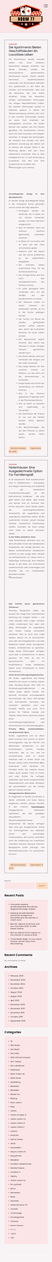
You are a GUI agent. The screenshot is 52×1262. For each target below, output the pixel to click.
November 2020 (18, 1004)
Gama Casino (17, 1139)
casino (14, 1111)
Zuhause (13, 44)
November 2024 (18, 984)
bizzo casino (16, 1102)
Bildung (14, 1098)
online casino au (18, 1180)
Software (15, 1201)
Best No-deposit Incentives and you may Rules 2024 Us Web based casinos (25, 926)
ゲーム (13, 1229)
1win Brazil (15, 1049)
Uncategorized (17, 1217)
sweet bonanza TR (19, 1205)
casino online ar (18, 1123)
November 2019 (18, 1012)
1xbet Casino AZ (18, 1074)
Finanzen (15, 1135)
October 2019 (17, 1017)
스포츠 (13, 1233)
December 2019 (18, 1008)
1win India (15, 1053)
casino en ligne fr (19, 1115)
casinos (14, 1131)
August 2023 (16, 996)
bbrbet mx (15, 1094)
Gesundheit (16, 1147)
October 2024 (17, 988)
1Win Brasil (15, 1045)
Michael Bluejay (18, 448)
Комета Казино (17, 1225)
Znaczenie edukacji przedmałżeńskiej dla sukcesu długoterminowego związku (24, 906)
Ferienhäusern (37, 807)
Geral (13, 1143)
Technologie (16, 1213)
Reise (13, 1197)
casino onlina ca (18, 1119)
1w (11, 1041)
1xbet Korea (16, 1078)
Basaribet (15, 1090)
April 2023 (15, 1000)
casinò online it (18, 1127)
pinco (13, 1188)
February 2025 (17, 976)
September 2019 (18, 1021)
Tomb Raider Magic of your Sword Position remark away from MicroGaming (26, 941)
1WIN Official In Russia (20, 1057)
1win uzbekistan (18, 1065)
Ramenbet (15, 1192)
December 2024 (18, 980)
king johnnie (16, 1156)
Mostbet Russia (17, 1168)
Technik (14, 1209)
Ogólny (14, 1176)
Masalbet (15, 1160)
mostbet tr (16, 1172)
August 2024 (16, 992)
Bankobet (15, 1086)
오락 (12, 1238)
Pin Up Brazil (16, 1184)
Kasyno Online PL (18, 1151)
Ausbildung (16, 1082)
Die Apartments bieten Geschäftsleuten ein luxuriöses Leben (25, 51)
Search (7, 881)
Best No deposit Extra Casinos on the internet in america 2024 (26, 933)
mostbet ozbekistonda (21, 1164)
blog (13, 1106)
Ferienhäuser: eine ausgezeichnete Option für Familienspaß (25, 471)
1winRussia (15, 1070)
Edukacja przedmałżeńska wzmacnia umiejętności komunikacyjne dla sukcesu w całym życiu (24, 916)
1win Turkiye (16, 1061)
